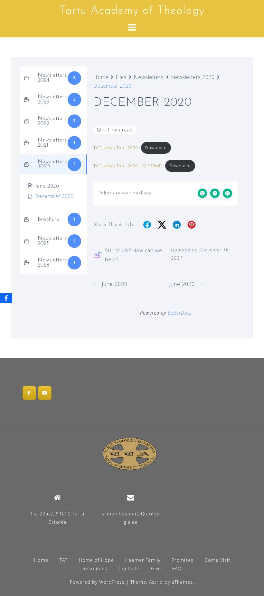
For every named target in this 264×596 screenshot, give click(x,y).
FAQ (177, 568)
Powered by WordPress (97, 582)
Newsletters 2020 (193, 77)
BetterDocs (180, 313)
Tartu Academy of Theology (132, 11)
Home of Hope (96, 560)
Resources (95, 568)
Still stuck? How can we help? (133, 255)
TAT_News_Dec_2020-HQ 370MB (127, 166)
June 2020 (114, 284)
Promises (182, 560)
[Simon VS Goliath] (29, 393)
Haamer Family (142, 560)
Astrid (156, 582)
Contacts (129, 568)
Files (121, 77)
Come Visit (217, 560)
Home (100, 77)
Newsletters (149, 77)
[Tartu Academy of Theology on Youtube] (45, 393)
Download (156, 148)
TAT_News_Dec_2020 (115, 148)
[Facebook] (6, 298)
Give (156, 568)
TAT (64, 560)
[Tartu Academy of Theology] (130, 453)
